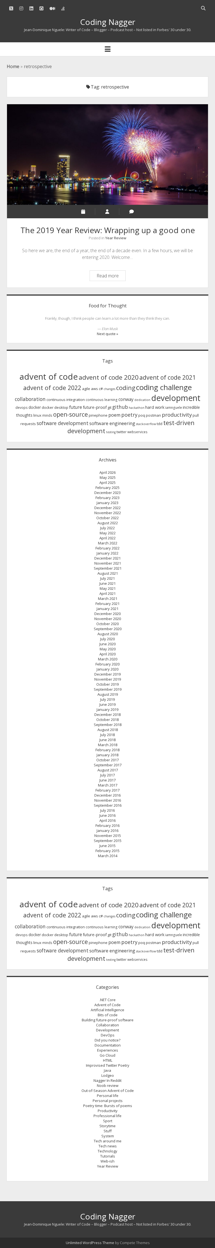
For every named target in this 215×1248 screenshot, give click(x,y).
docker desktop (55, 407)
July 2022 (107, 527)
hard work (154, 407)
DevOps (107, 1035)
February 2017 (107, 790)
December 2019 (107, 674)
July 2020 (107, 638)
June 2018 (107, 739)
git (109, 407)
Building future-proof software (108, 1019)
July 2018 (107, 734)
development (175, 398)
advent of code (49, 376)
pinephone (98, 415)
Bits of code (108, 1014)
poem (114, 415)
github (120, 406)
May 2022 (108, 532)
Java (107, 1070)
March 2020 (107, 659)
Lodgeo (107, 1075)
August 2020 (107, 633)
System (107, 1135)
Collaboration (107, 1024)
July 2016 (107, 810)
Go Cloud (107, 1055)
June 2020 (107, 643)
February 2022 (107, 548)
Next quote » (107, 333)
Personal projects (108, 1100)
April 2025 (107, 482)
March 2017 (107, 785)
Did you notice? (107, 1040)
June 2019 (107, 704)
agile (86, 388)
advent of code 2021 (167, 377)
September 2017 (107, 764)
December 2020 (107, 613)
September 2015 (107, 840)
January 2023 (107, 502)
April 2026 (107, 472)
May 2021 (108, 588)
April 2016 (107, 820)
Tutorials (107, 1156)
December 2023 (107, 492)
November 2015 (107, 835)
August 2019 (107, 694)
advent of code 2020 (109, 377)
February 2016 (107, 825)
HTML (107, 1060)
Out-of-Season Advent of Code (107, 1090)
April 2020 (107, 654)
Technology (107, 1151)
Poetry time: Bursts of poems (107, 1105)
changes (109, 389)
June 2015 (107, 845)
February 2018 (107, 749)
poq (141, 415)
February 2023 (107, 497)
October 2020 (107, 623)
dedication (142, 400)
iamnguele (173, 407)
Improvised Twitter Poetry (107, 1065)
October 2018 (107, 719)
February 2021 (107, 603)
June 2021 (107, 583)
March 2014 (107, 855)
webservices (137, 432)
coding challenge (164, 387)
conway (126, 399)
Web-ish (107, 1161)
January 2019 (107, 709)
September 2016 (107, 805)
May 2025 (108, 477)
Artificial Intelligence (107, 1009)
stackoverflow (146, 424)
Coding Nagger (107, 22)
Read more (111, 276)
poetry (129, 414)
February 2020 (107, 664)
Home (13, 66)
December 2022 (107, 507)
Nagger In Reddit (107, 1080)
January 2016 (107, 830)
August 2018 (107, 729)
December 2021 (107, 558)
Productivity (108, 1110)
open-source (70, 414)
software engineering (112, 423)
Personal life (107, 1095)
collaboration (30, 399)
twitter (121, 432)
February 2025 (107, 487)
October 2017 (107, 759)
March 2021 (107, 598)
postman (153, 415)
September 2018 (107, 724)
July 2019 (107, 699)
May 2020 (108, 648)
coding (125, 388)
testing (111, 432)
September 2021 (107, 568)
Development (107, 1030)
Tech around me (107, 1140)
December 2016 (107, 795)
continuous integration (65, 399)
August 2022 (107, 522)
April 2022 (107, 538)
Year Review (115, 237)
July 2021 (107, 578)
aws (94, 388)
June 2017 (107, 780)
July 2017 (107, 775)
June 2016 (107, 815)
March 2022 (107, 543)
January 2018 (107, 754)
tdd (159, 423)
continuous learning (102, 399)
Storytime (107, 1125)
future (75, 407)
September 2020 (107, 628)
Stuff (108, 1130)
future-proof (95, 407)
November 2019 (107, 679)
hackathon (136, 408)
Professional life (107, 1115)
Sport (107, 1120)
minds (47, 415)
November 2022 (107, 512)
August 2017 (107, 770)
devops (21, 407)
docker (35, 407)
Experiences (107, 1050)
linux (37, 415)
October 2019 (107, 684)
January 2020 (107, 669)
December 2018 (107, 714)
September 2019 (107, 689)
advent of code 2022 (52, 388)
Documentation (108, 1045)
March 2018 (107, 744)
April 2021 (107, 593)
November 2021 (107, 563)
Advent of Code (107, 1004)
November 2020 (107, 618)
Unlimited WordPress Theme (90, 1242)
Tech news (108, 1146)
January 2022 (107, 553)
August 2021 (107, 573)
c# (101, 388)
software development (62, 423)
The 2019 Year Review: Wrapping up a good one (107, 154)
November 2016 (107, 800)
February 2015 (107, 850)
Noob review (107, 1085)
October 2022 (107, 517)
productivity (177, 414)
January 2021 (107, 608)
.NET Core (107, 999)
